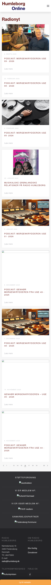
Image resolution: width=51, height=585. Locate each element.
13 (13, 465)
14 (17, 465)
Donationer (32, 552)
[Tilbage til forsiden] (14, 6)
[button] (48, 6)
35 (44, 465)
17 (29, 465)
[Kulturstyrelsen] (9, 574)
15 (21, 465)
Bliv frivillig (32, 548)
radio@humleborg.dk (10, 561)
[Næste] (47, 465)
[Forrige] (3, 465)
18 (32, 465)
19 (36, 465)
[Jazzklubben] (25, 482)
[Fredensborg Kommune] (25, 521)
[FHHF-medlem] (25, 508)
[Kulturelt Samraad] (25, 495)
